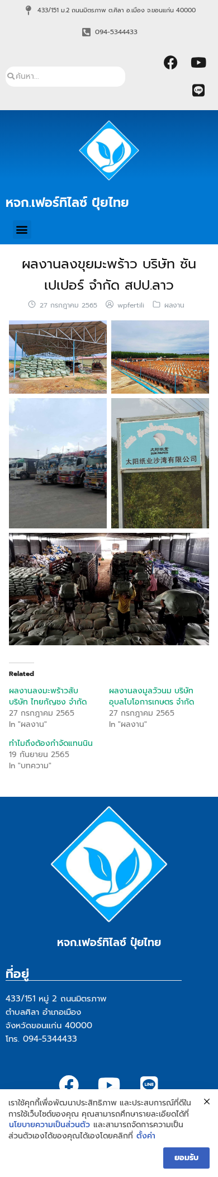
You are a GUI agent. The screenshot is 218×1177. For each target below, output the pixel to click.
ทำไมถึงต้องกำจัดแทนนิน (51, 743)
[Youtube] (198, 63)
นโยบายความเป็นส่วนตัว (49, 1125)
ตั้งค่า (145, 1136)
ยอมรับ (186, 1158)
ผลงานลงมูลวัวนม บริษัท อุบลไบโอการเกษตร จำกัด (151, 696)
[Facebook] (170, 63)
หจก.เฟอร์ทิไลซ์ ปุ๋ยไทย (67, 202)
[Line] (198, 91)
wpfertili (130, 305)
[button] (22, 229)
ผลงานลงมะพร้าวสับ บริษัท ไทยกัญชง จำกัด (48, 696)
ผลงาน (174, 305)
